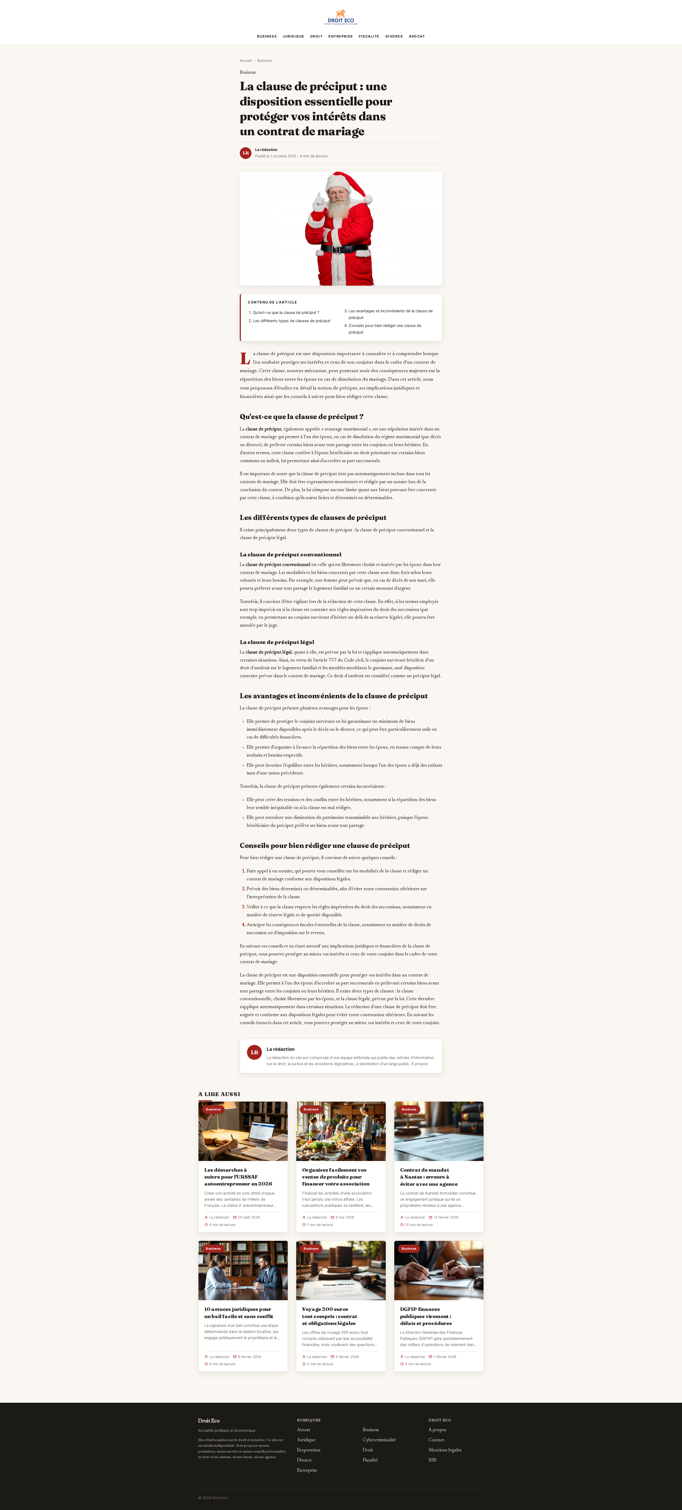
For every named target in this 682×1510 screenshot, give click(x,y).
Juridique (294, 36)
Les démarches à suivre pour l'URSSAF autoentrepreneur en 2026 (238, 1177)
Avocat (417, 36)
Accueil (246, 60)
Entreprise (340, 36)
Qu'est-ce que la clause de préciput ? (286, 312)
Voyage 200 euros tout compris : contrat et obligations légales (329, 1316)
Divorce (394, 36)
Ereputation (308, 1450)
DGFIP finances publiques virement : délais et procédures (426, 1316)
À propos (419, 1063)
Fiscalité (369, 36)
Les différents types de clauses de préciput (291, 320)
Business (267, 36)
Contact (436, 1440)
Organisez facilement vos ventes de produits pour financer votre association (335, 1177)
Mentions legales (445, 1450)
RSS (432, 1460)
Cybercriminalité (379, 1440)
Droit (316, 36)
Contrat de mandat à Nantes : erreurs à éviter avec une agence (429, 1177)
